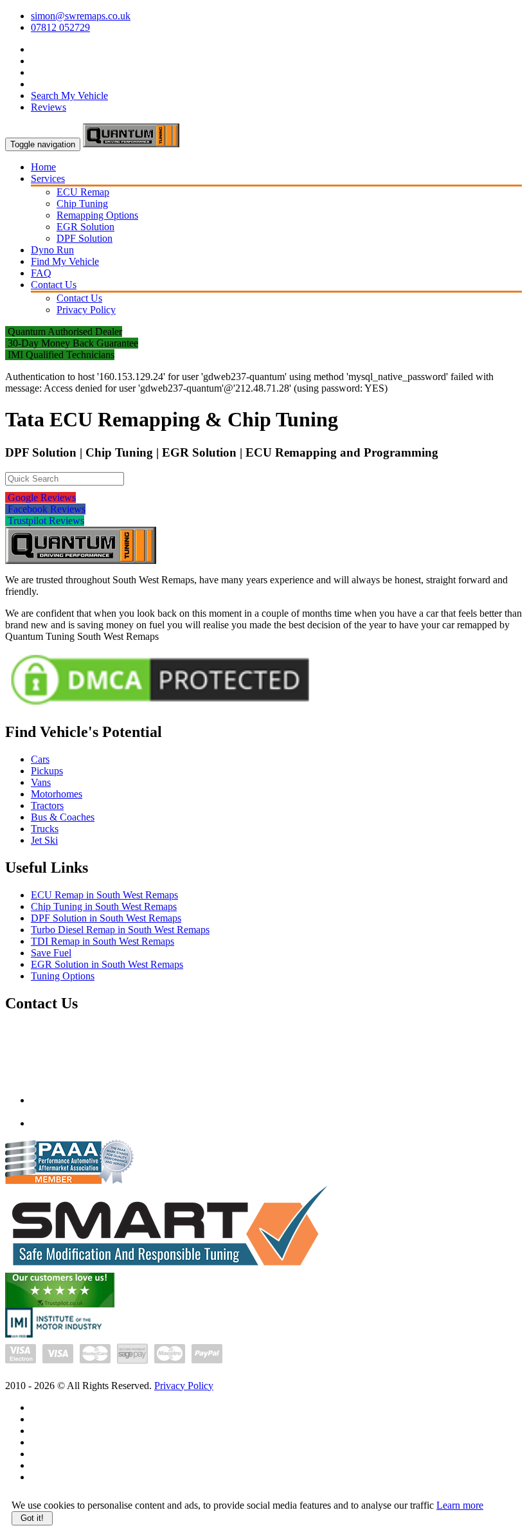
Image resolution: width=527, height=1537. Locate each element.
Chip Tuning (82, 203)
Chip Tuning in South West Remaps (104, 906)
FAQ (41, 273)
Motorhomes (56, 793)
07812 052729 (60, 27)
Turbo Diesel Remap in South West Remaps (120, 929)
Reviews (48, 107)
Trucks (44, 828)
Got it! (32, 1518)
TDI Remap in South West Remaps (102, 941)
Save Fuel (51, 952)
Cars (40, 759)
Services (48, 178)
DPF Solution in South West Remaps (106, 918)
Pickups (47, 770)
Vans (41, 782)
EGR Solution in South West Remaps (107, 964)
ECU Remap (83, 191)
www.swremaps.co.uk (76, 1123)
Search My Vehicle (69, 95)
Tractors (47, 805)
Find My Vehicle (65, 261)
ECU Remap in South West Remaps (104, 894)
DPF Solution (84, 238)
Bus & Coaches (62, 817)
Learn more (459, 1505)
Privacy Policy (86, 309)
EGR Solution (85, 226)
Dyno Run (52, 249)
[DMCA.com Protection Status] (160, 707)
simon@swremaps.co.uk (80, 15)
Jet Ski (44, 840)
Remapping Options (97, 215)
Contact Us (53, 284)
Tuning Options (62, 975)
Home (43, 166)
